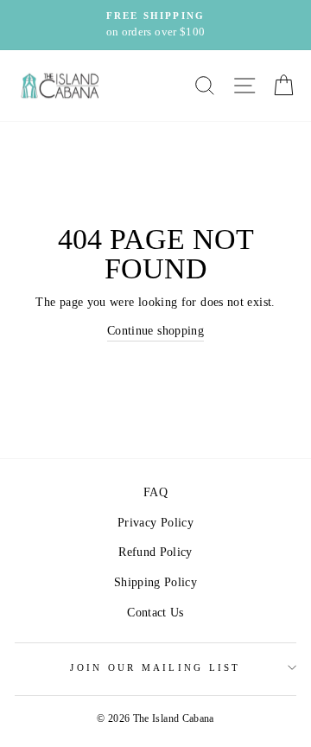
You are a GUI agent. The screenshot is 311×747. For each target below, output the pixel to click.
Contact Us (155, 612)
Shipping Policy (155, 582)
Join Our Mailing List (155, 667)
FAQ (155, 492)
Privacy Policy (155, 522)
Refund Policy (155, 552)
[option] (155, 25)
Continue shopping (155, 330)
